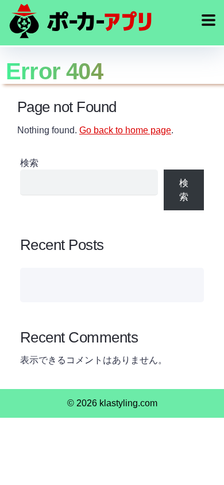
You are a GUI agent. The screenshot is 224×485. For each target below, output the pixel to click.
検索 (29, 163)
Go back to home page (125, 130)
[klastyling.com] (80, 21)
